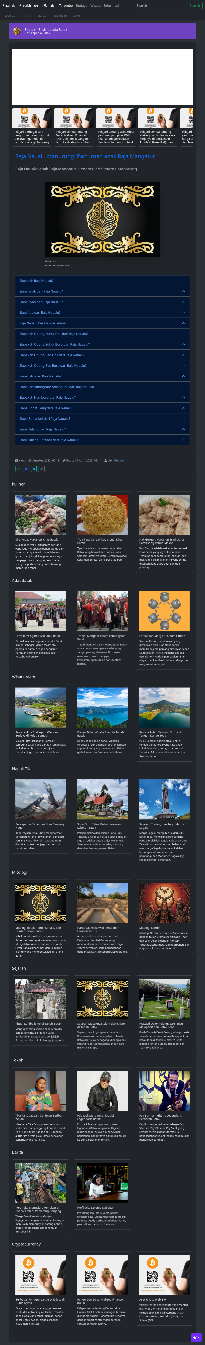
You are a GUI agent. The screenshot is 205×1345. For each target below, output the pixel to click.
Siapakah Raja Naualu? (36, 280)
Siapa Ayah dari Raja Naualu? (41, 302)
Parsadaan (60, 15)
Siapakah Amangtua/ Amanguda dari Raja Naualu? (57, 387)
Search (195, 5)
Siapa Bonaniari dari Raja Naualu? (44, 418)
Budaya (81, 5)
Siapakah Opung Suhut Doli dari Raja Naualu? (53, 334)
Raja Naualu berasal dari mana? (43, 323)
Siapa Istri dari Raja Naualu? (40, 376)
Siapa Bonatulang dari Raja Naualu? (46, 408)
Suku (76, 15)
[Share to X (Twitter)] (34, 469)
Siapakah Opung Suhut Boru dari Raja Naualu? (54, 344)
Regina (119, 460)
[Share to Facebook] (26, 469)
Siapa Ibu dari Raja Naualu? (39, 312)
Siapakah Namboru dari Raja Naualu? (47, 397)
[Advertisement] (102, 77)
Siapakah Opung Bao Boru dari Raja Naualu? (52, 365)
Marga (41, 15)
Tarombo (66, 5)
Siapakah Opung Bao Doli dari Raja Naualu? (52, 355)
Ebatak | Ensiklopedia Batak (28, 5)
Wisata (95, 5)
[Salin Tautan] (41, 469)
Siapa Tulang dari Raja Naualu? (42, 429)
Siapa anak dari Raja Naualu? (41, 291)
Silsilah (26, 15)
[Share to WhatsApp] (18, 469)
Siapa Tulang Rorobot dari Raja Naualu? (49, 440)
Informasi (111, 5)
